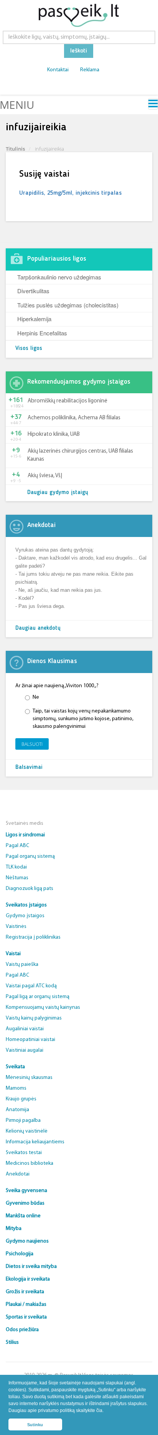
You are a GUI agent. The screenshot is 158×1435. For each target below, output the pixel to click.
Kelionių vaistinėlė (27, 1131)
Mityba (13, 1228)
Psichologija (19, 1254)
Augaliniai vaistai (25, 1029)
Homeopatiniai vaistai (30, 1040)
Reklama (89, 70)
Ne (36, 697)
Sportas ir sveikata (26, 1317)
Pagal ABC (17, 846)
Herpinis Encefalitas (42, 333)
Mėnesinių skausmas (29, 1077)
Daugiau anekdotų (38, 628)
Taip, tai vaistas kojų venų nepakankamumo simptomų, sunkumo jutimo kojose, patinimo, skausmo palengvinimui (83, 718)
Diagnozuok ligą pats (29, 889)
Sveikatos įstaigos (26, 905)
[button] (106, 1411)
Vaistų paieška (22, 964)
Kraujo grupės (21, 1099)
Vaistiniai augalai (24, 1050)
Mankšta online (23, 1216)
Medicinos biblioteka (29, 1163)
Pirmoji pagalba (23, 1120)
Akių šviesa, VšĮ (45, 476)
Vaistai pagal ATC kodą (31, 986)
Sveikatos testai (24, 1153)
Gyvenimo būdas (25, 1203)
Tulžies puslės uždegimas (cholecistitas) (67, 305)
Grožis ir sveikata (25, 1292)
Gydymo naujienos (27, 1241)
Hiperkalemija (34, 319)
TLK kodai (16, 867)
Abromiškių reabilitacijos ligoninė (67, 401)
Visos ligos (28, 348)
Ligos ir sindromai (25, 835)
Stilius (12, 1342)
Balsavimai (29, 767)
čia (99, 1410)
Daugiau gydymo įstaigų (57, 493)
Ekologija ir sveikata (28, 1279)
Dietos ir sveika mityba (31, 1266)
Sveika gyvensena (26, 1191)
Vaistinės (16, 926)
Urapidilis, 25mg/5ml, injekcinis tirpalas (70, 193)
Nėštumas (17, 878)
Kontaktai (58, 70)
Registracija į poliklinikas (33, 937)
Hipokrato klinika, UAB (54, 434)
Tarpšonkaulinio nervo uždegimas (59, 277)
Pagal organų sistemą (30, 856)
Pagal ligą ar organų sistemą (37, 997)
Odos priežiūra (22, 1330)
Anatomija (17, 1110)
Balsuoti (32, 744)
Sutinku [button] (35, 1424)
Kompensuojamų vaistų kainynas (43, 1007)
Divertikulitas (33, 291)
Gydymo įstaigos (25, 916)
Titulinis (15, 148)
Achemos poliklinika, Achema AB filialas (74, 418)
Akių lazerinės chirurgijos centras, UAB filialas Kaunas (80, 455)
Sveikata (15, 1067)
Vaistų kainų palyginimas (34, 1018)
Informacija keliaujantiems (35, 1142)
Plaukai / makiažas (26, 1304)
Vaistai (13, 954)
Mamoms (16, 1088)
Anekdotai (18, 1174)
